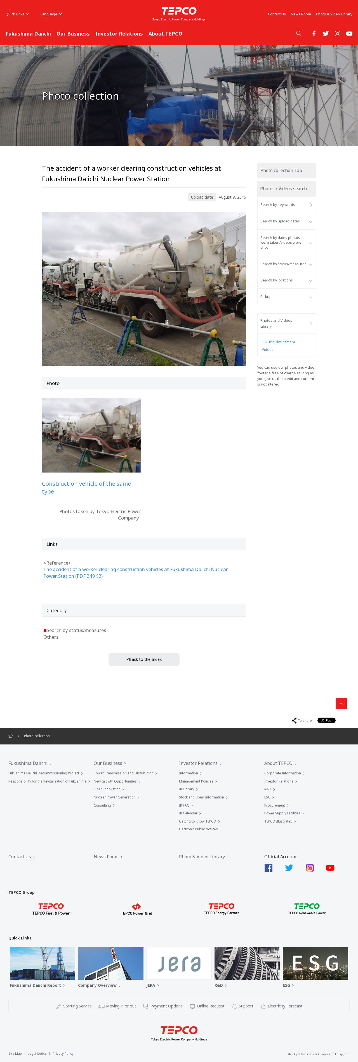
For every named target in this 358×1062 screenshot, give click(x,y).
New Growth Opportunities (115, 781)
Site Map (15, 1053)
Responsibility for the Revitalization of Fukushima (47, 781)
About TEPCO (165, 33)
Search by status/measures (283, 264)
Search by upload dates (280, 221)
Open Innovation (107, 789)
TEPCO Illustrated (278, 821)
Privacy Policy (63, 1053)
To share (305, 720)
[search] (299, 33)
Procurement (274, 805)
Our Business (73, 33)
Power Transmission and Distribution (124, 773)
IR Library (186, 789)
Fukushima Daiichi (28, 33)
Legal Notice (37, 1053)
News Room (301, 14)
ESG (267, 797)
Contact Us (277, 14)
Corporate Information (282, 773)
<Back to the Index (144, 659)
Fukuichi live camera (278, 342)
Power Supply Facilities (282, 813)
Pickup (266, 296)
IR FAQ (184, 805)
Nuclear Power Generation (115, 797)
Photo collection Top (281, 170)
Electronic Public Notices (198, 829)
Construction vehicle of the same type (86, 487)
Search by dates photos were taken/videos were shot (281, 242)
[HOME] (10, 736)
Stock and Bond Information (201, 797)
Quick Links (15, 14)
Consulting (102, 805)
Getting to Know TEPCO (197, 821)
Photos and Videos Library (276, 323)
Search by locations (276, 280)
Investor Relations (119, 33)
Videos (268, 349)
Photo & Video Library (334, 14)
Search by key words (277, 204)
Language (49, 14)
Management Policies (196, 781)
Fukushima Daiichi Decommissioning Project (43, 773)
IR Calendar (188, 813)
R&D (267, 789)
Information (188, 773)
